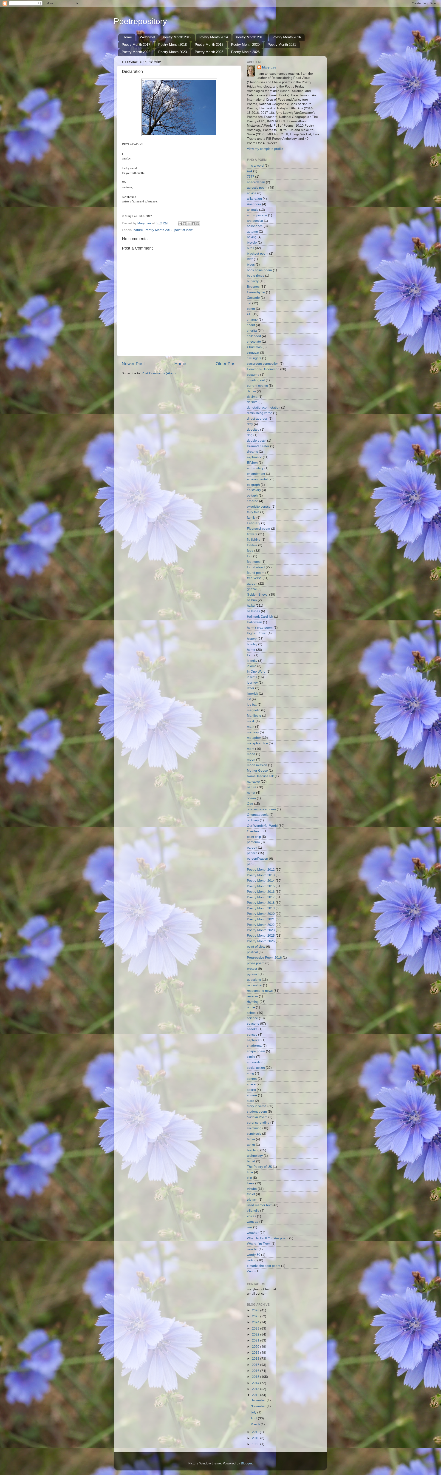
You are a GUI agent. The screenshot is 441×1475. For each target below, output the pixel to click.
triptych (252, 1199)
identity (252, 660)
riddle (251, 1007)
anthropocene (257, 215)
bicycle (252, 242)
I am (250, 655)
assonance (255, 226)
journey (252, 682)
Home (127, 37)
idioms (251, 666)
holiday (252, 644)
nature (138, 230)
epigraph (253, 484)
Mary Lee (269, 67)
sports (251, 1089)
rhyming (253, 1001)
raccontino (254, 985)
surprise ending (258, 1122)
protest (252, 968)
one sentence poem (261, 809)
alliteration (254, 198)
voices (251, 1216)
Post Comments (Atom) (159, 373)
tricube (252, 1189)
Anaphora (254, 204)
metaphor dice (257, 743)
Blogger (246, 1463)
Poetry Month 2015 (250, 37)
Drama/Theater (258, 446)
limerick (252, 693)
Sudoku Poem (257, 1117)
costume (253, 374)
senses (252, 1034)
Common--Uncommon (263, 369)
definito (252, 402)
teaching (253, 1150)
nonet (251, 792)
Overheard (255, 831)
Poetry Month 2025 (209, 52)
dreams (252, 451)
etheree (252, 501)
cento (251, 308)
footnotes (253, 561)
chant (251, 325)
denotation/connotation (263, 407)
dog (249, 435)
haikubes (253, 611)
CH (249, 314)
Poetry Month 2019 (209, 44)
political (252, 952)
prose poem (255, 963)
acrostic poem (257, 187)
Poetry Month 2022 (136, 52)
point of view (183, 230)
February (253, 523)
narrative (253, 781)
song (250, 1073)
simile (251, 1056)
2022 (256, 1334)
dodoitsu (253, 429)
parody (252, 847)
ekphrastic (254, 457)
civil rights (254, 358)
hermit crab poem (260, 627)
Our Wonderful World (262, 825)
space (251, 1084)
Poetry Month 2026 (245, 52)
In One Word (256, 671)
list (249, 699)
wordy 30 (253, 1254)
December (259, 1400)
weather (253, 1232)
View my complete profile (265, 149)
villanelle (253, 1210)
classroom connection (263, 363)
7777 (250, 176)
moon (251, 759)
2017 (256, 1365)
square (252, 1095)
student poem (257, 1111)
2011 (256, 1432)
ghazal (252, 589)
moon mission (257, 765)
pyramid (253, 974)
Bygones (253, 286)
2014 (256, 1383)
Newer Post (133, 363)
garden (252, 583)
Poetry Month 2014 (213, 37)
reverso (252, 996)
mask (251, 721)
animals (252, 209)
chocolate (254, 341)
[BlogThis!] (184, 223)
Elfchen (252, 462)
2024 (256, 1322)
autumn (252, 231)
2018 (256, 1358)
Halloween (254, 622)
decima (252, 396)
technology (255, 1155)
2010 (256, 1438)
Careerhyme (256, 292)
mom (250, 748)
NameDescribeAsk (260, 776)
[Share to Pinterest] (197, 223)
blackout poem (257, 253)
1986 (256, 1444)
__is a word (255, 165)
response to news (260, 990)
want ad (252, 1221)
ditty (250, 424)
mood (251, 754)
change (252, 319)
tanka (251, 1139)
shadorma (254, 1045)
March (256, 1424)
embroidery (255, 468)
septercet (253, 1040)
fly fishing (253, 539)
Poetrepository (140, 21)
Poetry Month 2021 (282, 44)
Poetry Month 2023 (172, 52)
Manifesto (254, 715)
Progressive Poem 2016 (264, 957)
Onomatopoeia (258, 814)
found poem (255, 572)
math (250, 726)
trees (250, 1183)
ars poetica (255, 220)
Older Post (226, 363)
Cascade (253, 297)
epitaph (252, 495)
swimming (254, 1128)
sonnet (252, 1078)
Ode (250, 803)
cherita (252, 330)
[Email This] (180, 223)
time (250, 1172)
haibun (252, 600)
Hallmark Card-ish (260, 616)
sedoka (252, 1029)
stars (250, 1101)
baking (252, 237)
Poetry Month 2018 (172, 44)
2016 (256, 1371)
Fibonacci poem (258, 528)
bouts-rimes (255, 275)
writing (251, 1260)
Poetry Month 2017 (136, 44)
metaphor (254, 737)
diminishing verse (259, 413)
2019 (256, 1352)
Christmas (254, 347)
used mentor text (259, 1205)
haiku (251, 605)
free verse (254, 578)
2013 (256, 1389)
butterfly (253, 281)
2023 (256, 1328)
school (251, 1013)
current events (257, 385)
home (251, 649)
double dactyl (256, 440)
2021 (256, 1340)
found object (256, 567)
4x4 (249, 171)
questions (254, 979)
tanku (251, 1144)
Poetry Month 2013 (177, 37)
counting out (256, 380)
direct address (257, 418)
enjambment (256, 473)
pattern (252, 853)
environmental (257, 479)
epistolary (254, 490)
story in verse (256, 1106)
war (249, 1227)
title (249, 1177)
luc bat (252, 704)
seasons (253, 1023)
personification (257, 858)
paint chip (254, 836)
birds (250, 248)
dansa (251, 391)
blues (251, 264)
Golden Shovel (257, 594)
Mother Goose (257, 770)
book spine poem (259, 270)
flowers (252, 534)
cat (249, 303)
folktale (252, 545)
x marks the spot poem (263, 1266)
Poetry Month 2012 (158, 230)
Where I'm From (259, 1243)
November (259, 1406)
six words (253, 1062)
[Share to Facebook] (193, 223)
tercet (251, 1161)
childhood (254, 336)
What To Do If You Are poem (267, 1238)
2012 (256, 1395)
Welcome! (147, 37)
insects (252, 677)
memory (253, 732)
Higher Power (257, 633)
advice (251, 193)
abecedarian (256, 182)
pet (249, 864)
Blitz (250, 259)
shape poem (256, 1051)
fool (249, 556)
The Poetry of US (259, 1166)
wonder (252, 1249)
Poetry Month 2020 (245, 44)
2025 (256, 1316)
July (254, 1412)
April (254, 1418)
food (250, 550)
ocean (251, 798)
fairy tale (253, 512)
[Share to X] (189, 223)
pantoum (253, 842)
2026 (256, 1310)
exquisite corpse (259, 506)
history (252, 638)
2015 (256, 1376)
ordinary (253, 820)
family (251, 517)
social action (256, 1067)
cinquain (253, 352)
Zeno (250, 1271)
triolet (251, 1194)
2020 (256, 1346)
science (252, 1018)
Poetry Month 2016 (286, 37)
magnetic (253, 710)
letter (250, 688)
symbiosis (254, 1133)
